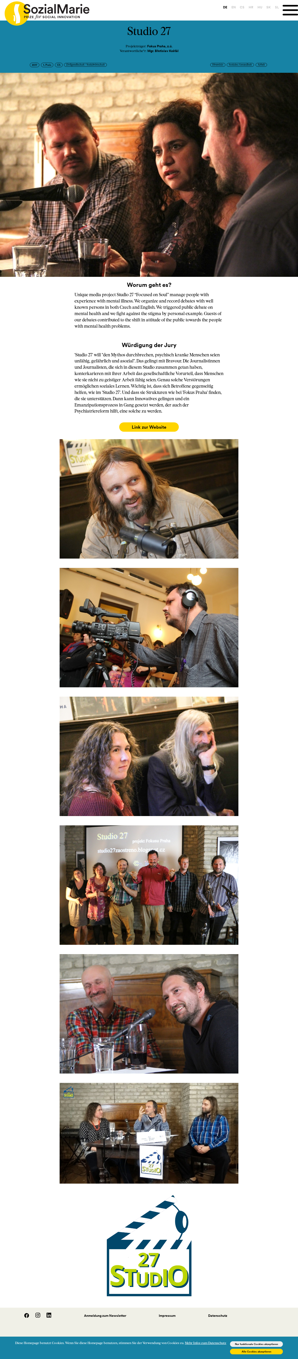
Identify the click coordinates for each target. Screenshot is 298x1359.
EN (233, 7)
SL (277, 7)
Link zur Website (149, 427)
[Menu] (290, 10)
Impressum (167, 1316)
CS (242, 7)
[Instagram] (35, 1317)
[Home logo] (44, 11)
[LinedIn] (46, 1317)
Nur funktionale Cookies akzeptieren (256, 1344)
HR (251, 7)
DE (225, 7)
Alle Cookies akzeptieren (256, 1351)
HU (259, 7)
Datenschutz (217, 1316)
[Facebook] (24, 1317)
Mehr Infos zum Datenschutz (205, 1343)
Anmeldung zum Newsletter (105, 1316)
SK (268, 7)
